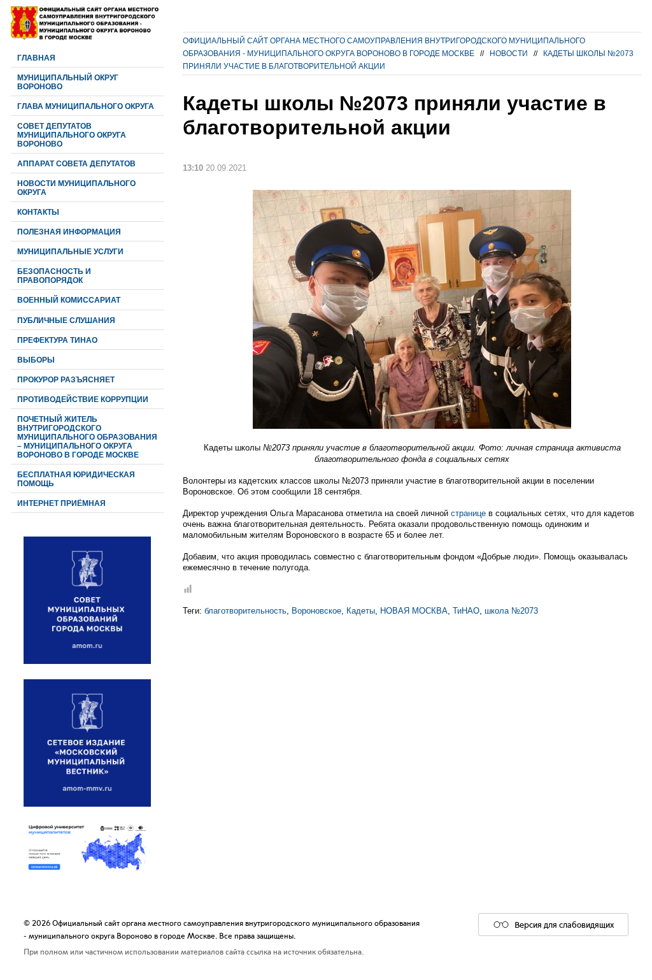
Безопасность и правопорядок (54, 275)
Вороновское (316, 611)
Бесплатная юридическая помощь (76, 478)
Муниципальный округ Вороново (67, 81)
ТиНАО (466, 611)
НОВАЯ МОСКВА (414, 611)
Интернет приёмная (61, 503)
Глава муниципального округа (85, 106)
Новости (509, 53)
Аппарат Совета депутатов (76, 163)
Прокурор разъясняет (66, 379)
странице (468, 513)
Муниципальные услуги (70, 251)
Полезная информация (69, 231)
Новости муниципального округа (76, 187)
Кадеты (360, 611)
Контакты (38, 212)
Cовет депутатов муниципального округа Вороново (71, 135)
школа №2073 (511, 611)
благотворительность (245, 611)
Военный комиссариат (68, 300)
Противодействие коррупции (82, 399)
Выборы (36, 360)
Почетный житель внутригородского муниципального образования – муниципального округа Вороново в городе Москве (87, 437)
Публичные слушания (66, 320)
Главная (36, 58)
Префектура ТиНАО (57, 340)
